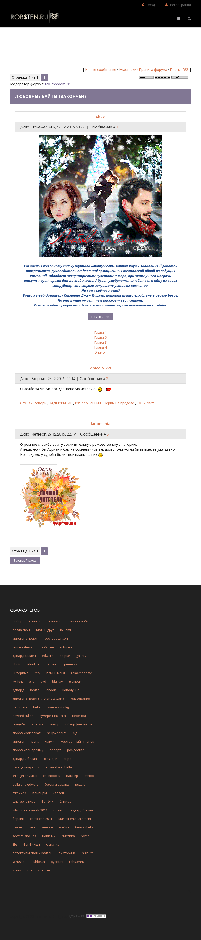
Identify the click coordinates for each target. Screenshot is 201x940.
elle (31, 681)
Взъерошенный (88, 403)
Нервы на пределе (119, 403)
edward (47, 655)
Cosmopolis (51, 776)
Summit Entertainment (74, 818)
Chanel (18, 827)
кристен (19, 741)
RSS (186, 69)
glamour (75, 681)
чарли (50, 741)
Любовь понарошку (28, 750)
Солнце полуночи (26, 767)
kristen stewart (24, 647)
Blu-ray (57, 681)
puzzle (80, 784)
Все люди (50, 758)
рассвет (52, 664)
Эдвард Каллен (24, 655)
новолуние (70, 690)
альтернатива (24, 801)
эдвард (18, 690)
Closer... (59, 810)
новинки (49, 836)
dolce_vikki (100, 368)
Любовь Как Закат (27, 733)
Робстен (47, 647)
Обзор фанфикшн (78, 724)
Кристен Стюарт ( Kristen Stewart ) (38, 698)
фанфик (47, 801)
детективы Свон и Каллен (32, 853)
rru (29, 870)
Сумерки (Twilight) (59, 707)
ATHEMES (77, 916)
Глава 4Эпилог (100, 350)
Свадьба (19, 724)
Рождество (75, 750)
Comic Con (20, 707)
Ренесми (71, 664)
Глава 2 (100, 337)
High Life (88, 853)
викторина (67, 853)
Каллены (59, 793)
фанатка (53, 844)
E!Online (33, 664)
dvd (43, 681)
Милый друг (45, 630)
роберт (55, 750)
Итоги (17, 870)
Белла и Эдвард (57, 784)
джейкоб (19, 793)
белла (34, 690)
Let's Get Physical (25, 776)
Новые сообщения (100, 69)
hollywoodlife (57, 733)
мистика (68, 836)
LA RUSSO (19, 861)
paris (35, 741)
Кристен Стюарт (25, 638)
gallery (81, 655)
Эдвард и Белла (25, 758)
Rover (85, 836)
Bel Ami (65, 630)
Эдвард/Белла (82, 810)
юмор (54, 724)
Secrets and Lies (24, 836)
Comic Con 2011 (41, 818)
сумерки (54, 621)
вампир (72, 776)
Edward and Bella (59, 767)
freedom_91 (61, 84)
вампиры (39, 793)
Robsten (66, 647)
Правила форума (153, 69)
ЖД (75, 733)
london (51, 690)
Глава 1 (100, 332)
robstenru (76, 861)
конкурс (38, 724)
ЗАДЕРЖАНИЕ (61, 403)
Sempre (47, 827)
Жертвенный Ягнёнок (77, 741)
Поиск (175, 69)
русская (57, 861)
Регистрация (180, 4)
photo (17, 664)
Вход (151, 4)
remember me (81, 673)
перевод (79, 715)
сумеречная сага (53, 715)
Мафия (64, 827)
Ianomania (100, 423)
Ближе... (66, 801)
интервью (21, 673)
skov (100, 116)
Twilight (18, 681)
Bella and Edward (26, 784)
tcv (47, 84)
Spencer (44, 870)
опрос (68, 758)
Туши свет (145, 403)
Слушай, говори (33, 403)
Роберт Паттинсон (27, 621)
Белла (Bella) (84, 827)
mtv (37, 673)
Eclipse (65, 655)
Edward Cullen (23, 715)
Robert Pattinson (56, 638)
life (15, 844)
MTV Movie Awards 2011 (30, 810)
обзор (89, 776)
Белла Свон (21, 630)
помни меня (55, 673)
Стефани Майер (79, 621)
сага (32, 827)
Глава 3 (100, 342)
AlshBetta (38, 861)
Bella (36, 707)
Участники (127, 69)
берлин (18, 818)
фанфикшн (31, 844)
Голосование (80, 698)
